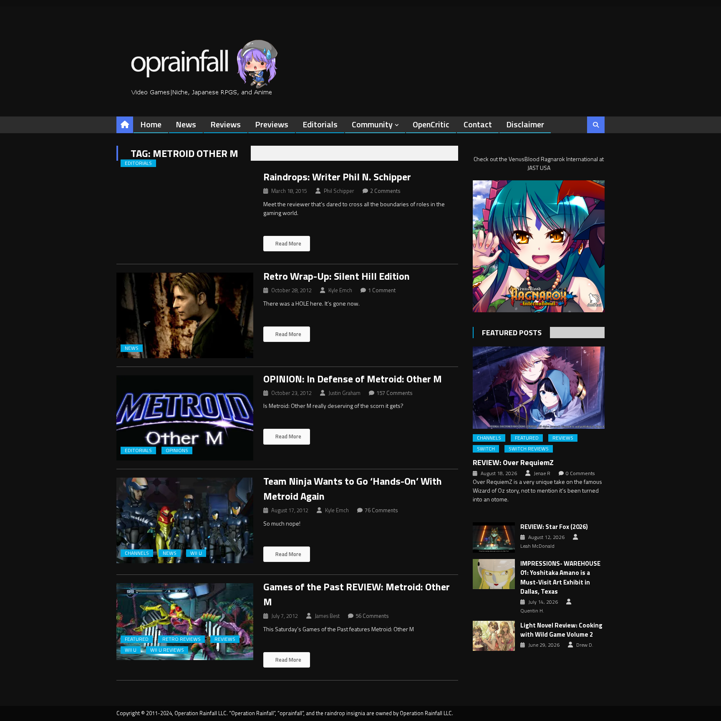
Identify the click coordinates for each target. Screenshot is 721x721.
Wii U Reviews (167, 650)
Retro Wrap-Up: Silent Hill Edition (336, 275)
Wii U (196, 553)
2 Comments (385, 191)
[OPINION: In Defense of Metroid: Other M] (184, 418)
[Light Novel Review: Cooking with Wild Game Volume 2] (494, 636)
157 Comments (394, 393)
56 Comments (372, 616)
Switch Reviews (529, 449)
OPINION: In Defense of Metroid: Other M (352, 378)
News (186, 124)
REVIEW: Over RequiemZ (513, 462)
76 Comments (381, 510)
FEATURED (137, 639)
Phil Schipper (339, 191)
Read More (287, 243)
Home (150, 124)
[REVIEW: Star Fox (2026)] (494, 537)
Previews (271, 124)
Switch (486, 449)
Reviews (225, 124)
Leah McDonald (537, 546)
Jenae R (542, 473)
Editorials (320, 124)
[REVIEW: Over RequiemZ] (539, 388)
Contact (478, 124)
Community (372, 124)
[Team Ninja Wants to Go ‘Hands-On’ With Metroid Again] (184, 520)
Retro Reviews (181, 639)
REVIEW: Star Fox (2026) (554, 526)
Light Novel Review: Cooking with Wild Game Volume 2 (561, 630)
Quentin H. (532, 611)
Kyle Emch (340, 290)
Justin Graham (344, 393)
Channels (137, 553)
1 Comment (382, 290)
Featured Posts (512, 332)
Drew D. (584, 645)
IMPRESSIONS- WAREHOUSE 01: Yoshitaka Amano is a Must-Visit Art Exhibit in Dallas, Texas (560, 578)
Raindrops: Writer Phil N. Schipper (337, 176)
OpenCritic (431, 124)
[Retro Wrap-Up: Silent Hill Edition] (184, 315)
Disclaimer (525, 124)
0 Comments (580, 473)
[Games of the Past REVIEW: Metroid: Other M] (184, 621)
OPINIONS (177, 450)
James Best (327, 616)
